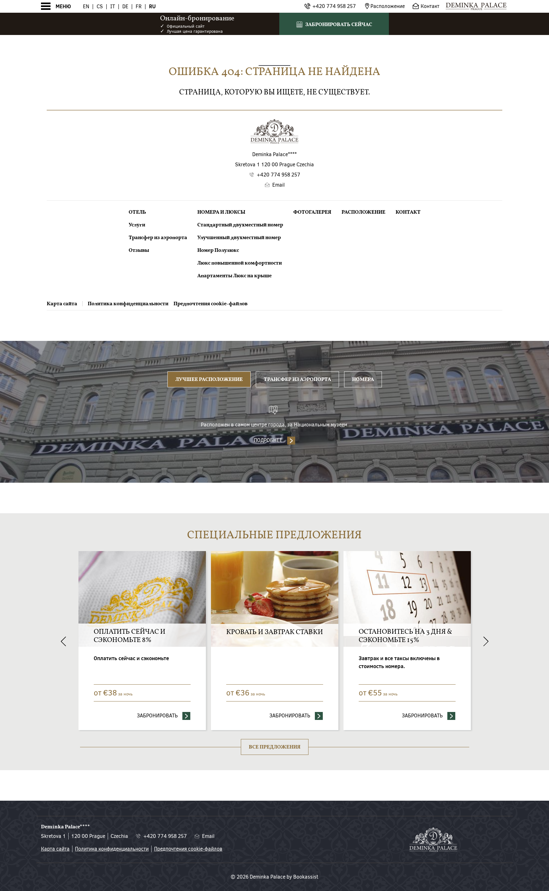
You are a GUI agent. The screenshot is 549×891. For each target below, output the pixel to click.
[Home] (476, 6)
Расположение (363, 212)
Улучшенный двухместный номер (239, 237)
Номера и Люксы (221, 212)
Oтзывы (139, 250)
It (112, 6)
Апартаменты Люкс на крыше (234, 275)
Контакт (408, 212)
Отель (137, 212)
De (125, 6)
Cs (100, 6)
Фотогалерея (312, 212)
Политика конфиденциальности (128, 303)
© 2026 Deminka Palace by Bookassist (274, 877)
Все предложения (275, 746)
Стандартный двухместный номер (240, 224)
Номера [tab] (363, 379)
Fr (139, 6)
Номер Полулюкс (218, 250)
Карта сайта (62, 303)
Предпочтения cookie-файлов (210, 303)
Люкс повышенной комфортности (239, 263)
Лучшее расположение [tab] (209, 379)
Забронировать (186, 715)
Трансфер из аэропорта (158, 237)
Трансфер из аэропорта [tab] (297, 379)
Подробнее (268, 440)
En (86, 6)
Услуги (137, 224)
